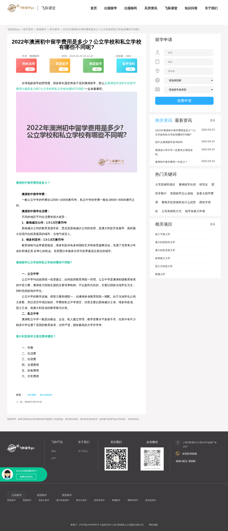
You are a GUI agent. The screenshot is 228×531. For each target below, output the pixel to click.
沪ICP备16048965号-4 (90, 525)
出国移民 (130, 8)
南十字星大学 (162, 234)
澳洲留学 (41, 29)
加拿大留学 (43, 500)
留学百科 (28, 29)
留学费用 (32, 395)
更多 (212, 120)
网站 (53, 451)
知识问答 (191, 8)
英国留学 (11, 500)
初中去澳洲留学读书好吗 (169, 142)
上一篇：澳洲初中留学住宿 (29, 402)
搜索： (20, 394)
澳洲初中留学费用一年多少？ (171, 161)
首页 (93, 8)
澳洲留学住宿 (187, 184)
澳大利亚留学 (46, 395)
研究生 (203, 184)
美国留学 (27, 500)
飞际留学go (13, 29)
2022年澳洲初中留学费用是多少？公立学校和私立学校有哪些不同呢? (101, 29)
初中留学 (54, 29)
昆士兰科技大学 (164, 266)
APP (53, 458)
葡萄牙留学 (133, 500)
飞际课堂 (48, 8)
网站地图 (153, 525)
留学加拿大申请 (195, 211)
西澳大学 (160, 274)
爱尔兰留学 (81, 500)
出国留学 (110, 8)
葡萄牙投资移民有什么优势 (179, 202)
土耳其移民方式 (172, 211)
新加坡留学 (150, 500)
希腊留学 (116, 500)
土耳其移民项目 (165, 184)
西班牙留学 (99, 500)
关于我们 (211, 8)
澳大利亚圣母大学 (165, 250)
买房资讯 (150, 8)
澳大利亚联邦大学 (165, 242)
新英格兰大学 (162, 258)
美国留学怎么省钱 (181, 193)
